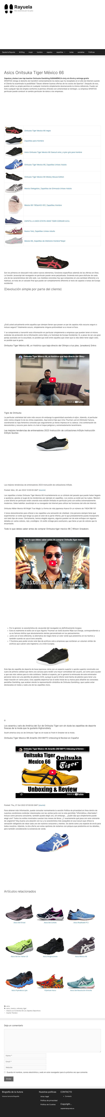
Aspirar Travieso (12, 1013)
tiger (24, 1008)
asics (8, 1006)
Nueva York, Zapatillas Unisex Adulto (39, 231)
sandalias (81, 52)
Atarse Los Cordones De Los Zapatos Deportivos (23, 1011)
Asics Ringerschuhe (50, 956)
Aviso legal (45, 1096)
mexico (13, 1008)
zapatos (49, 52)
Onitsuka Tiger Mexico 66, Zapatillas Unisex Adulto (45, 165)
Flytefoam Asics (50, 990)
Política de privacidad (49, 1100)
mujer (31, 52)
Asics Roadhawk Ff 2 (81, 923)
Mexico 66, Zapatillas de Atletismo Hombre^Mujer (44, 241)
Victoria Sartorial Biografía (10, 1096)
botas (72, 52)
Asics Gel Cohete (50, 923)
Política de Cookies (48, 1104)
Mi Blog (22, 52)
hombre (40, 52)
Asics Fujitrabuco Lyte (19, 990)
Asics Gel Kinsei (19, 923)
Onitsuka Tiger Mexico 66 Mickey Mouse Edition (44, 177)
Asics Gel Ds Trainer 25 (19, 956)
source (42, 490)
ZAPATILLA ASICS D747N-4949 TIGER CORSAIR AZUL (47, 221)
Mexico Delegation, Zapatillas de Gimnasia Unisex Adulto (48, 189)
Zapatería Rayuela (8, 52)
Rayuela (23, 7)
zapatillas (59, 52)
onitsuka (19, 1008)
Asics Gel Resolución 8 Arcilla (81, 990)
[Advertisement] (52, 32)
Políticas (91, 52)
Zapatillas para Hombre (34, 141)
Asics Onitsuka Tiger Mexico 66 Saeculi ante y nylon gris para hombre (53, 152)
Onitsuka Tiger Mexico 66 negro (37, 131)
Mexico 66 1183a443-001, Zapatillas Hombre (43, 205)
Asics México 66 (81, 956)
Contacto (68, 1096)
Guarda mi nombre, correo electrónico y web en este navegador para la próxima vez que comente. (47, 1072)
